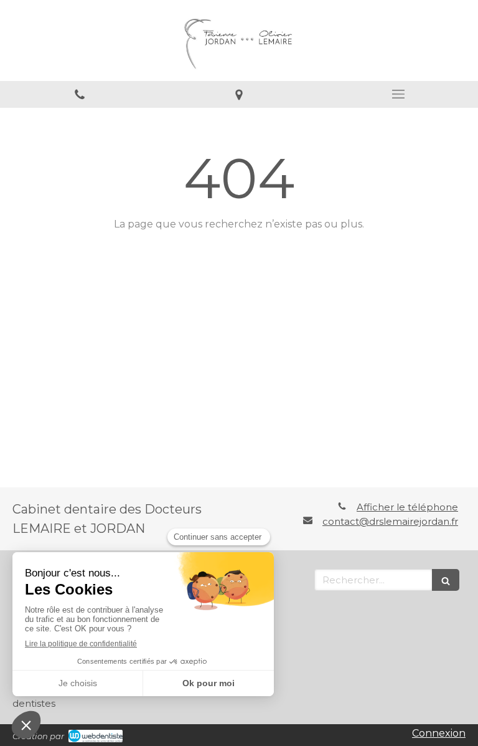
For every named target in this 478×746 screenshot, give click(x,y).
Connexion (439, 733)
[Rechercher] (445, 580)
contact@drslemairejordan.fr (390, 521)
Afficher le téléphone (407, 507)
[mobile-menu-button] (398, 94)
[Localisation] (239, 94)
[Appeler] (79, 94)
